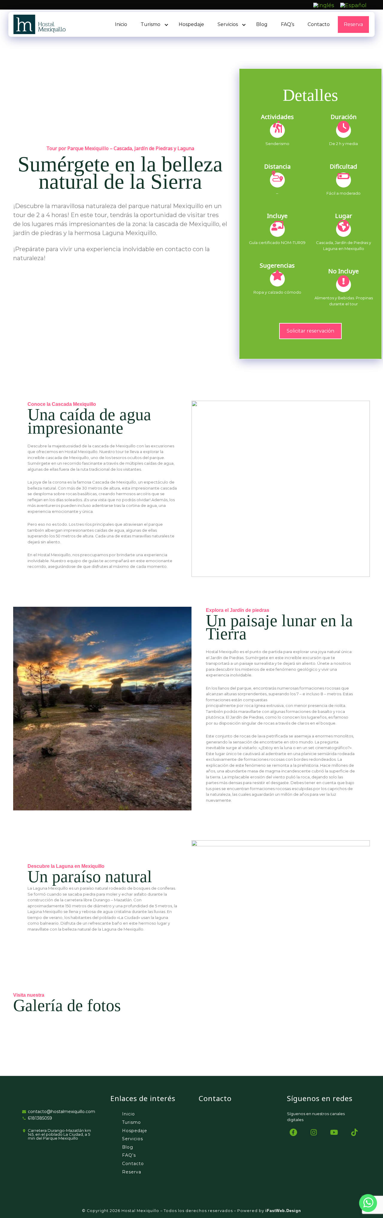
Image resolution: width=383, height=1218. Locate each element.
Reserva (353, 24)
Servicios (228, 24)
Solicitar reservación (310, 330)
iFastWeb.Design (283, 1210)
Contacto (319, 24)
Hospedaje (191, 24)
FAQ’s (287, 24)
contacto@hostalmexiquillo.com (61, 1111)
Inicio (121, 24)
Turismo (150, 24)
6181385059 (40, 1118)
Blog (262, 24)
